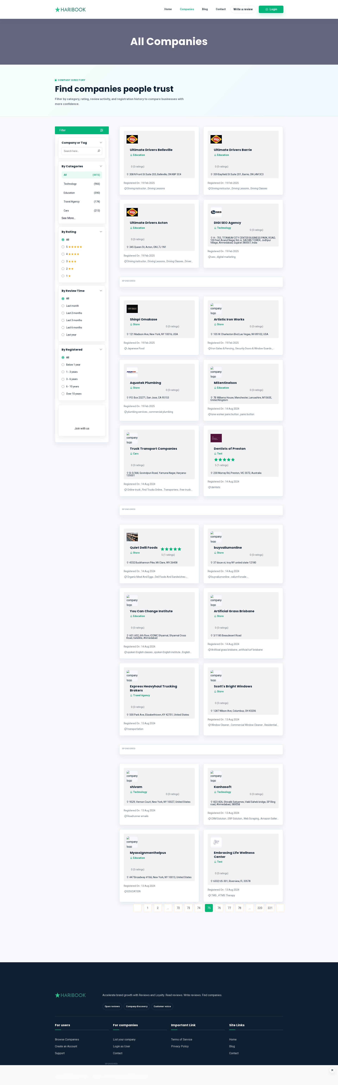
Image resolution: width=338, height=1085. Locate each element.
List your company (124, 1039)
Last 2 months (74, 313)
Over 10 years (74, 393)
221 (270, 908)
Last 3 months (74, 320)
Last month (72, 305)
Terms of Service (181, 1039)
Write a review (243, 9)
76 (219, 908)
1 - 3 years (72, 371)
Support (60, 1053)
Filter (62, 130)
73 (188, 908)
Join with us (81, 428)
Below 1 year (73, 364)
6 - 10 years (72, 386)
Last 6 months (74, 327)
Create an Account (66, 1046)
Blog (205, 9)
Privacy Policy (180, 1046)
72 (178, 908)
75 (209, 908)
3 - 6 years (72, 379)
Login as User (121, 1046)
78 (239, 908)
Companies (187, 9)
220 (260, 908)
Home (168, 9)
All (67, 239)
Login (273, 9)
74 (198, 908)
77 (229, 908)
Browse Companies (67, 1039)
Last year (71, 334)
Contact (221, 9)
